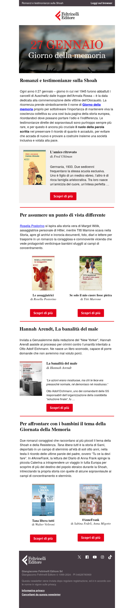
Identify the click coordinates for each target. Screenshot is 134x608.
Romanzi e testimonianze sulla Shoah (58, 80)
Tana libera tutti (43, 520)
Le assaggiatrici (43, 295)
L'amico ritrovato (63, 151)
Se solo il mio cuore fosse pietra (91, 295)
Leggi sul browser (101, 3)
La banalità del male (61, 363)
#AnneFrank (90, 519)
